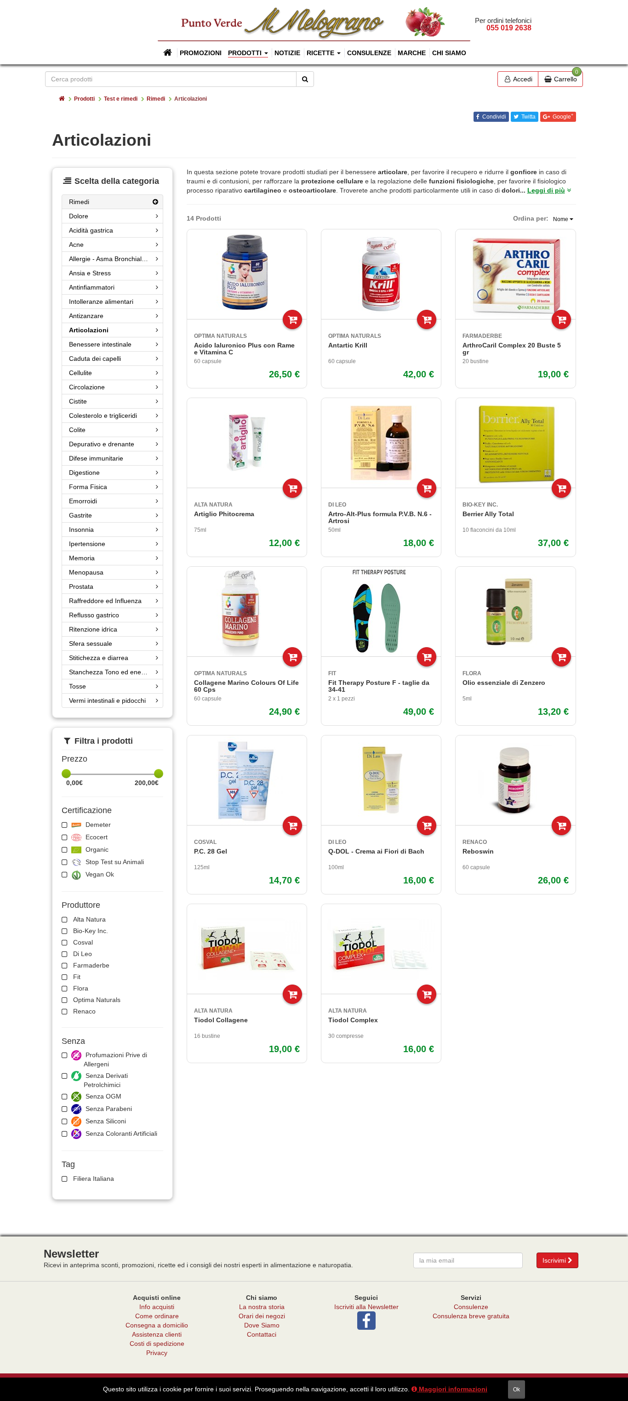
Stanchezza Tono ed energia (110, 672)
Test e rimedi (120, 99)
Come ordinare (157, 1316)
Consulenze (369, 53)
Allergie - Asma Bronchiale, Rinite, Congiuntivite (116, 258)
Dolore (78, 216)
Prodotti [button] (245, 53)
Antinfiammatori (91, 287)
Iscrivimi (555, 1260)
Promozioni (201, 53)
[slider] (66, 773)
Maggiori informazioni (452, 1389)
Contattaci (261, 1334)
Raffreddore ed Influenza (105, 600)
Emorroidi (83, 501)
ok (516, 1389)
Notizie (287, 53)
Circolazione (87, 387)
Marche (412, 53)
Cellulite (80, 372)
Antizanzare (86, 315)
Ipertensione (87, 543)
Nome (561, 219)
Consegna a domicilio (157, 1325)
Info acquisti (156, 1306)
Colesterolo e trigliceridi (103, 415)
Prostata (81, 586)
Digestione (84, 472)
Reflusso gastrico (94, 615)
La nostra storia (262, 1306)
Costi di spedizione (157, 1343)
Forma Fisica (88, 486)
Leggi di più (546, 190)
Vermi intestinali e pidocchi (107, 700)
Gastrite (80, 515)
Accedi (522, 79)
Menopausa (86, 572)
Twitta (528, 117)
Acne (76, 244)
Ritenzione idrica (93, 629)
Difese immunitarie (96, 458)
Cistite (78, 401)
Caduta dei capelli (95, 358)
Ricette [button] (321, 53)
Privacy (156, 1352)
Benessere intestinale (100, 344)
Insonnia (81, 529)
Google (562, 116)
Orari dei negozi (262, 1316)
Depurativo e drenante (101, 444)
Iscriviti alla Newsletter (366, 1306)
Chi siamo (449, 53)
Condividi (493, 117)
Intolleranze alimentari (101, 301)
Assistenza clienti (157, 1334)
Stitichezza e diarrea (98, 657)
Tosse (77, 686)
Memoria (82, 558)
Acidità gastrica (91, 230)
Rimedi (156, 99)
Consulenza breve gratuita (471, 1316)
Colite (77, 429)
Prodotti (84, 99)
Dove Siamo (262, 1325)
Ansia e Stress (90, 273)
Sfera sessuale (90, 643)
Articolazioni (88, 330)
